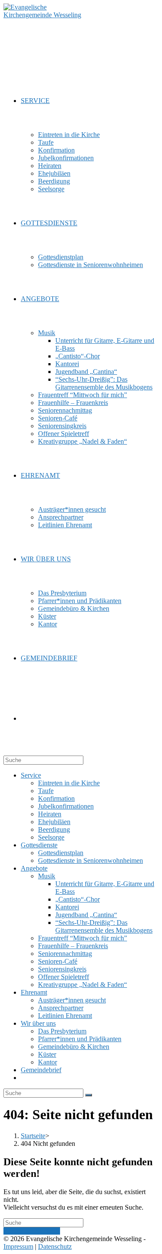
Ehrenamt (34, 992)
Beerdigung (54, 829)
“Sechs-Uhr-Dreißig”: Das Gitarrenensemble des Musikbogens (103, 926)
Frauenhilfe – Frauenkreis (73, 945)
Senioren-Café (57, 961)
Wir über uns (38, 1023)
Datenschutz (55, 1246)
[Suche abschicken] (88, 1095)
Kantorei (67, 907)
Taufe (46, 790)
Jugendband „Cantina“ (86, 914)
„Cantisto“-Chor (77, 899)
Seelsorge (51, 837)
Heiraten (49, 814)
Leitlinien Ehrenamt (65, 1015)
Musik (46, 876)
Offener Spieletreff (63, 976)
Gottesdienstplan (60, 852)
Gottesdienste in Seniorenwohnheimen (90, 860)
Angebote (34, 868)
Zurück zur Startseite (31, 1231)
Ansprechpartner (60, 1007)
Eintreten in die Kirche (69, 783)
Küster (47, 1054)
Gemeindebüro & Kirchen (73, 1046)
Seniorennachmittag (65, 953)
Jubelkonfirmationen (66, 806)
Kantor (47, 1062)
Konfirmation (56, 798)
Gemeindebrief (41, 1070)
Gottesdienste (39, 845)
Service (31, 775)
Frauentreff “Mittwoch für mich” (82, 938)
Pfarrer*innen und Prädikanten (79, 1038)
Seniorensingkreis (62, 969)
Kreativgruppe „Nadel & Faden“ (82, 984)
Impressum (18, 1246)
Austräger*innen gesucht (72, 1000)
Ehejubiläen (54, 821)
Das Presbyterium (62, 1031)
